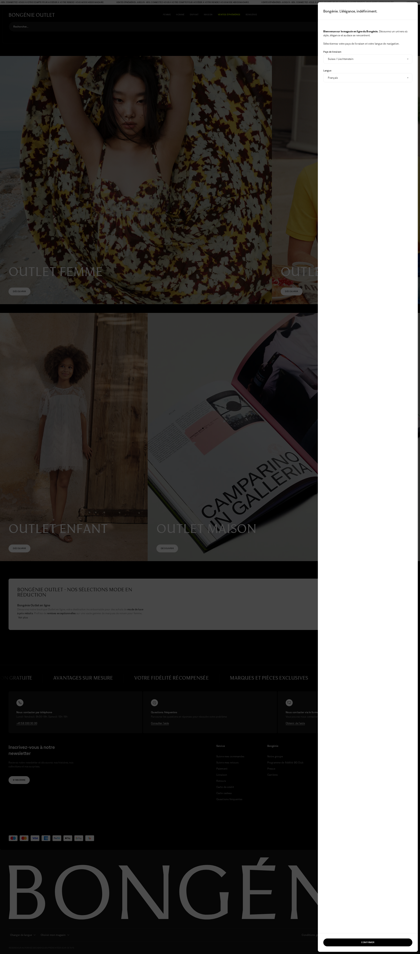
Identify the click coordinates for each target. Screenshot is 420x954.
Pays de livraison (332, 51)
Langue (327, 70)
